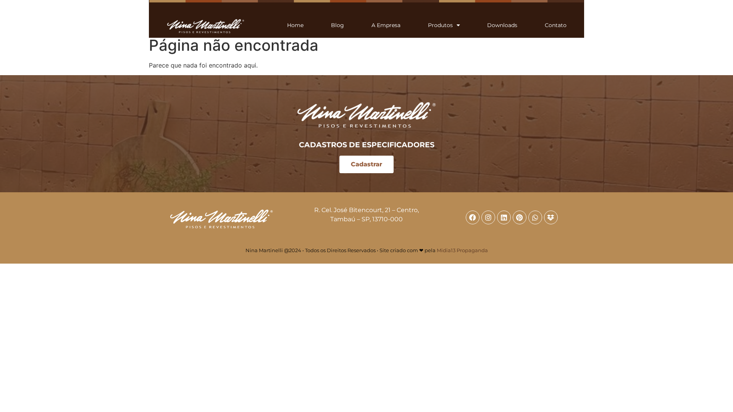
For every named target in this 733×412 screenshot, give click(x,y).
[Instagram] (488, 217)
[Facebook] (473, 217)
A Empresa (385, 25)
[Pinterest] (519, 217)
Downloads (502, 25)
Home (295, 25)
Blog (337, 25)
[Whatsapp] (535, 217)
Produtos (440, 25)
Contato (556, 25)
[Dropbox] (551, 217)
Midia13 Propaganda (462, 250)
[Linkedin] (504, 217)
